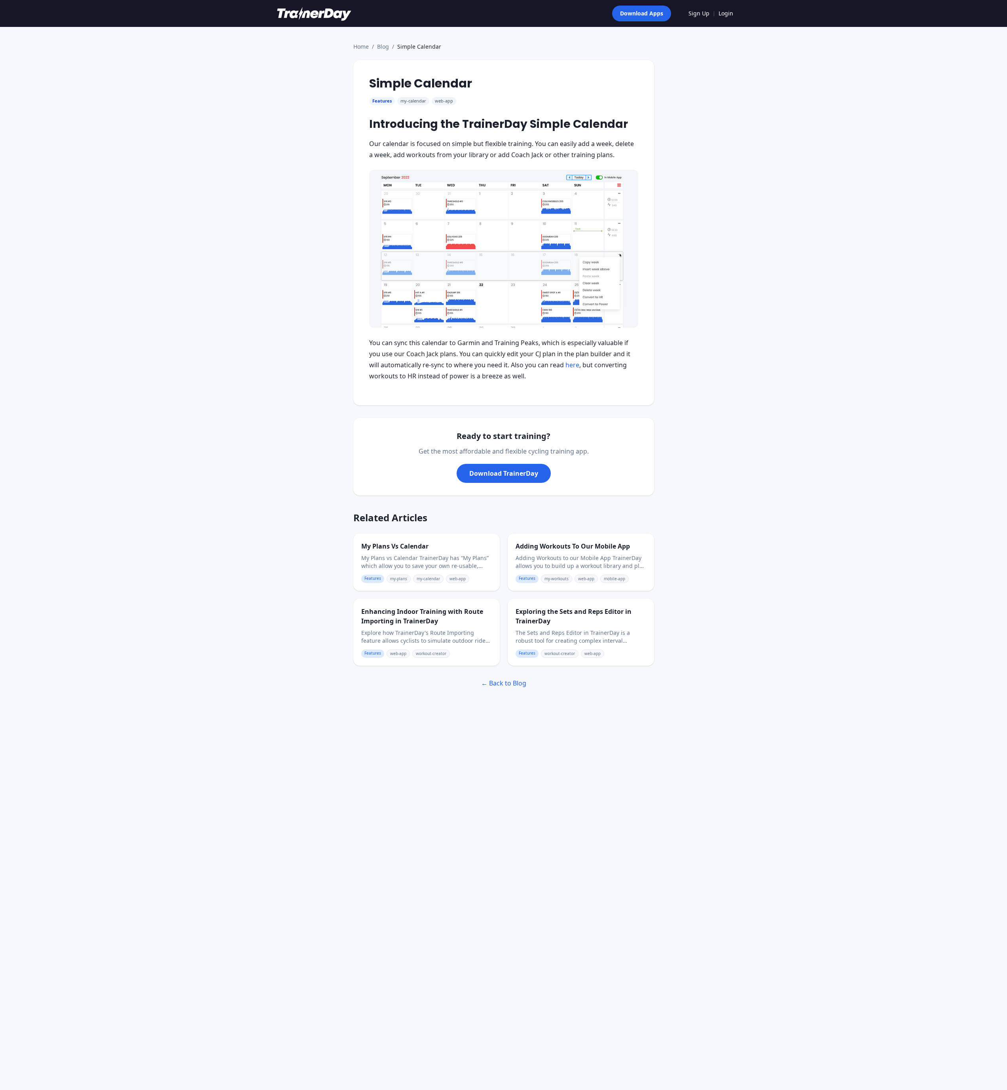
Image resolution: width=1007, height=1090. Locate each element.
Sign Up (698, 13)
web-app (444, 101)
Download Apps (641, 13)
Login (726, 13)
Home (361, 46)
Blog (383, 46)
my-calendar (413, 101)
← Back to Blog (503, 683)
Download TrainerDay (503, 473)
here (572, 365)
